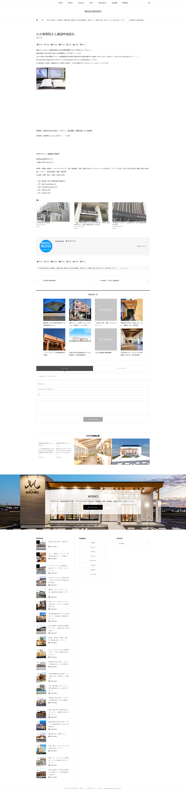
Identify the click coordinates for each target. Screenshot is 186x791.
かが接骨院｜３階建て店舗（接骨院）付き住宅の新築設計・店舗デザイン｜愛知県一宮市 (72, 268)
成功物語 (93, 570)
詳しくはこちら (93, 507)
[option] (55, 452)
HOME (60, 3)
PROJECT (93, 547)
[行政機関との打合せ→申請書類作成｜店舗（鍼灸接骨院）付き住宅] (130, 212)
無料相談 (125, 3)
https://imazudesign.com (48, 184)
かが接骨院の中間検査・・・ (45, 222)
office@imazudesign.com (49, 187)
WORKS (70, 3)
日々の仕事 (105, 268)
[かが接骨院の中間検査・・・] (54, 212)
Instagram (81, 3)
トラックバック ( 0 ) (121, 368)
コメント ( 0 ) (64, 368)
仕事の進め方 (102, 3)
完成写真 (93, 565)
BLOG (91, 3)
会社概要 (114, 3)
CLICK (68, 136)
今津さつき (99, 268)
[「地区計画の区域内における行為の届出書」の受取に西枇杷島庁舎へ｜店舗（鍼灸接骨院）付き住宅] (92, 212)
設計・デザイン (113, 268)
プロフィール (141, 246)
